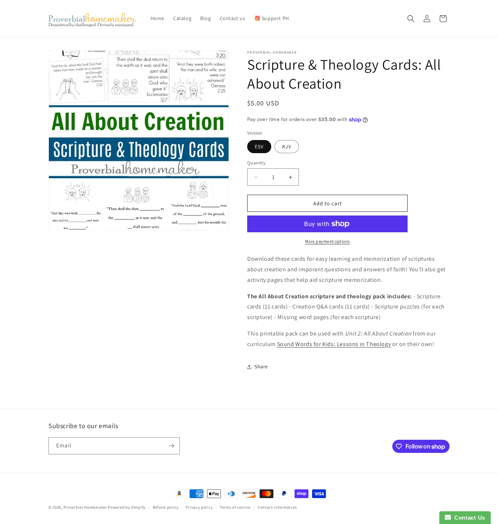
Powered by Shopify (126, 507)
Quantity (256, 163)
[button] (411, 19)
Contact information (277, 507)
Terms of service (235, 507)
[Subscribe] (171, 445)
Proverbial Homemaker (85, 507)
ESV (259, 146)
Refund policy (166, 507)
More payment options (327, 241)
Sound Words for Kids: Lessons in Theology (334, 344)
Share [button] (261, 366)
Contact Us (468, 518)
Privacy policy (199, 507)
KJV (286, 146)
